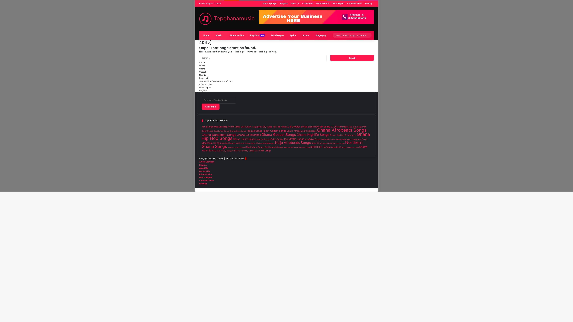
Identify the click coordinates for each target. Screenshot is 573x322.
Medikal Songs (228, 143)
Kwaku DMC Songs (328, 139)
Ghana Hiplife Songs (244, 139)
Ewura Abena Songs (238, 131)
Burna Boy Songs (264, 127)
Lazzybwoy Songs (359, 139)
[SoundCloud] (368, 187)
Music (218, 35)
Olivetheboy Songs (254, 147)
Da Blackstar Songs (297, 126)
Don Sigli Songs (355, 127)
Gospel (202, 72)
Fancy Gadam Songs (274, 130)
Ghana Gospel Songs (278, 134)
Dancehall (203, 78)
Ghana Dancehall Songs (219, 135)
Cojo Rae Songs (279, 127)
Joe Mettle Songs (294, 138)
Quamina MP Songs (291, 147)
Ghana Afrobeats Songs (341, 130)
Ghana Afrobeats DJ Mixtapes (301, 131)
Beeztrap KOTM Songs (229, 127)
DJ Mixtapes (277, 35)
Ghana (202, 69)
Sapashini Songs (338, 147)
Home (206, 35)
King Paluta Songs (312, 139)
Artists (305, 35)
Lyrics (293, 35)
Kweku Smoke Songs (343, 139)
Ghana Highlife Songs (312, 135)
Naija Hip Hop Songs (336, 143)
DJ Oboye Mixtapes (339, 127)
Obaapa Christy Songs (236, 147)
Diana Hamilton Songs (319, 126)
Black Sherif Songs (249, 127)
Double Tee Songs (221, 131)
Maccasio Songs (211, 142)
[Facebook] (373, 187)
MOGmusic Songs (243, 143)
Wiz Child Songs (263, 151)
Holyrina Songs (262, 139)
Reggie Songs (304, 147)
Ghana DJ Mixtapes (249, 134)
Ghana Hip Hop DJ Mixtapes (343, 135)
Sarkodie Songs (353, 147)
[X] (370, 187)
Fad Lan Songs (254, 131)
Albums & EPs (236, 35)
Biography (320, 35)
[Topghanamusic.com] (226, 19)
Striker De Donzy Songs (243, 151)
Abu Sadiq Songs (210, 127)
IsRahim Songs (276, 139)
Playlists (257, 35)
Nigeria (202, 75)
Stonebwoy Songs (224, 151)
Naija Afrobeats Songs (293, 143)
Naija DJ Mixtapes (319, 143)
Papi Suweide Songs (274, 147)
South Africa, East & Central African (215, 81)
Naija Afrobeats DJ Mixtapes (262, 143)
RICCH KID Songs (320, 147)
